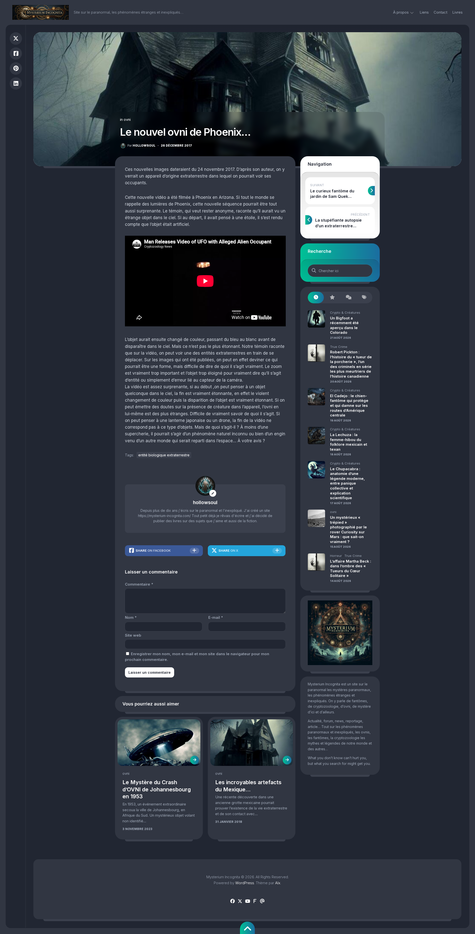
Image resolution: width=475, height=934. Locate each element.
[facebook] (232, 901)
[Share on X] (16, 38)
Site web (133, 635)
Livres (457, 12)
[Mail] (262, 901)
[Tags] (364, 297)
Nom (131, 617)
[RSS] (255, 901)
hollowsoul (141, 145)
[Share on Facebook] (16, 53)
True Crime (338, 347)
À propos (401, 12)
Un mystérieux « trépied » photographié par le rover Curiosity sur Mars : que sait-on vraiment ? (348, 529)
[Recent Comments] (348, 297)
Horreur (336, 556)
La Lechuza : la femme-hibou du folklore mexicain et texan (348, 442)
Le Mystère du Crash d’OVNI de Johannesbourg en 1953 (156, 789)
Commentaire (139, 584)
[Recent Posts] (316, 297)
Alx (277, 883)
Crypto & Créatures (345, 312)
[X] (240, 901)
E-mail (215, 617)
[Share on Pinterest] (16, 68)
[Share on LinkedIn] (16, 83)
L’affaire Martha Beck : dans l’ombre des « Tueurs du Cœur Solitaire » (350, 568)
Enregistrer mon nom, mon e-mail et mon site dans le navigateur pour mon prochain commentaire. (197, 656)
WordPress (244, 883)
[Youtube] (247, 901)
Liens (424, 12)
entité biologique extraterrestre (164, 455)
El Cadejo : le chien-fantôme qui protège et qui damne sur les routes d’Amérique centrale (349, 405)
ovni (127, 119)
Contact (440, 12)
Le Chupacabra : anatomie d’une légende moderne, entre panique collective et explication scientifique (347, 483)
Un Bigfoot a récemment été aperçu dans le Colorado (344, 325)
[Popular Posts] (332, 297)
